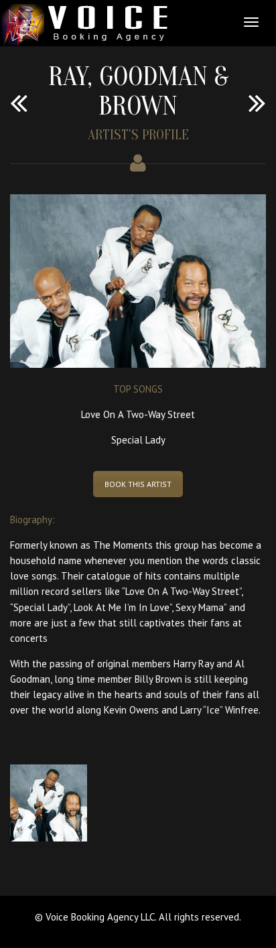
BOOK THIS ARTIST (138, 484)
